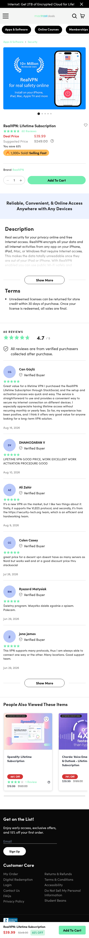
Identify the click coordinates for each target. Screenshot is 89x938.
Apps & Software (16, 29)
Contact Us (11, 890)
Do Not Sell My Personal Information (62, 892)
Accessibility (53, 884)
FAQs (7, 895)
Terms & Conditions (58, 879)
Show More (44, 280)
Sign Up (14, 851)
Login (7, 884)
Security (32, 42)
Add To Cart (57, 180)
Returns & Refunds (58, 873)
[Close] (82, 4)
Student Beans (55, 900)
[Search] (74, 16)
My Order (10, 873)
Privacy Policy (13, 901)
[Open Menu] (6, 16)
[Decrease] (8, 180)
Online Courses (48, 29)
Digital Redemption (18, 879)
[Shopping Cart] (82, 16)
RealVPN (18, 169)
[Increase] (21, 180)
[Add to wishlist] (85, 124)
